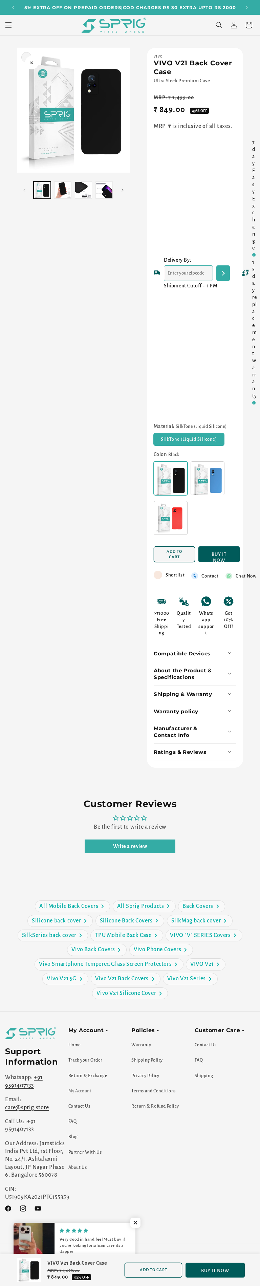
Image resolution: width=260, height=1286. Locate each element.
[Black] (171, 478)
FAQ (72, 1121)
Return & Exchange (88, 1075)
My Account (80, 1091)
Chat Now (246, 576)
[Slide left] (24, 190)
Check (223, 273)
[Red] (171, 518)
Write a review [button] (130, 846)
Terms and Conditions (153, 1091)
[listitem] (72, 906)
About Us (77, 1167)
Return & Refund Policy (155, 1106)
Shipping (204, 1075)
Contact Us (79, 1106)
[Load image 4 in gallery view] (104, 190)
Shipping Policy (147, 1060)
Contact (209, 576)
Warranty (141, 1045)
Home (74, 1045)
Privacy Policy (145, 1075)
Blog (73, 1136)
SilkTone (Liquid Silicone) (192, 441)
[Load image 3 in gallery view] (83, 190)
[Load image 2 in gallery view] (62, 190)
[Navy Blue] (207, 478)
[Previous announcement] (13, 7)
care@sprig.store (27, 1108)
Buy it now (219, 557)
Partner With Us (85, 1152)
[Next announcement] (246, 7)
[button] (8, 25)
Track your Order (85, 1060)
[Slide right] (122, 190)
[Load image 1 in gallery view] (42, 190)
